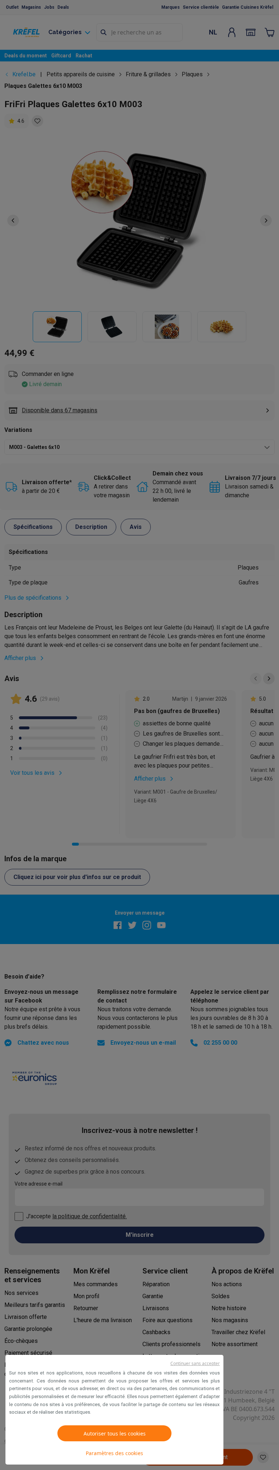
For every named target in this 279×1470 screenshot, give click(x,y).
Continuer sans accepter (195, 1363)
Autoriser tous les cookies (115, 1433)
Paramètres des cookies (114, 1453)
